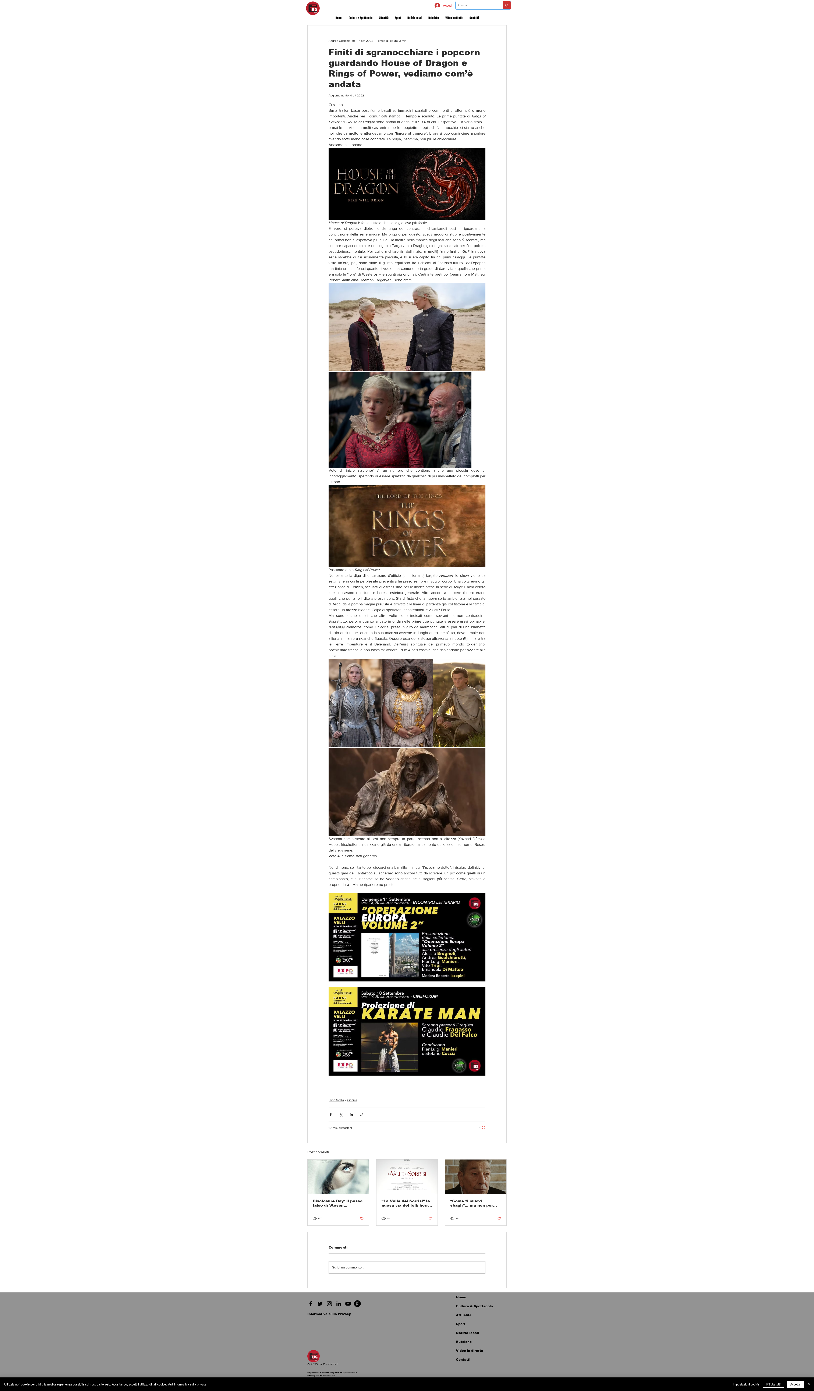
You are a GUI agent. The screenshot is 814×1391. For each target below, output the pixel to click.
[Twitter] (320, 1303)
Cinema (352, 1100)
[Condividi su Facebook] (331, 1115)
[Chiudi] (808, 1384)
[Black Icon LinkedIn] (338, 1303)
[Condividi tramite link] (362, 1115)
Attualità (463, 1315)
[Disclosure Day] (338, 1177)
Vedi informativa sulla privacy (187, 1384)
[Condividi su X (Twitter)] (341, 1115)
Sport (461, 1324)
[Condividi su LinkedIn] (351, 1115)
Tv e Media (336, 1100)
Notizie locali (467, 1333)
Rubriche (464, 1342)
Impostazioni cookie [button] (746, 1384)
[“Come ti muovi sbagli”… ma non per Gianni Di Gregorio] (475, 1177)
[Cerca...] (507, 5)
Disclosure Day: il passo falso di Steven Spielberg (337, 1203)
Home (461, 1297)
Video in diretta (469, 1350)
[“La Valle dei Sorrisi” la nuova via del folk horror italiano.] (407, 1177)
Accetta (795, 1384)
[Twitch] (357, 1303)
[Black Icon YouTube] (348, 1303)
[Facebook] (310, 1303)
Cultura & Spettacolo (474, 1306)
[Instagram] (329, 1303)
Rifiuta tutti (773, 1384)
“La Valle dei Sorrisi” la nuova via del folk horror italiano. (407, 1203)
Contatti (463, 1359)
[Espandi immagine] (407, 327)
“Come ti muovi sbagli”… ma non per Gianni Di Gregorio (471, 1203)
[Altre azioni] (482, 40)
